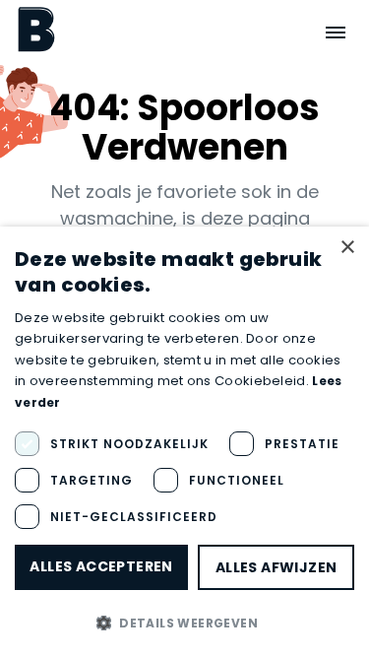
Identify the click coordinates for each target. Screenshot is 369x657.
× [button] (346, 247)
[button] (184, 622)
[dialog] (184, 442)
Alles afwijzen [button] (276, 567)
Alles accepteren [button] (101, 566)
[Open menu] (335, 32)
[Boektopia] (36, 28)
